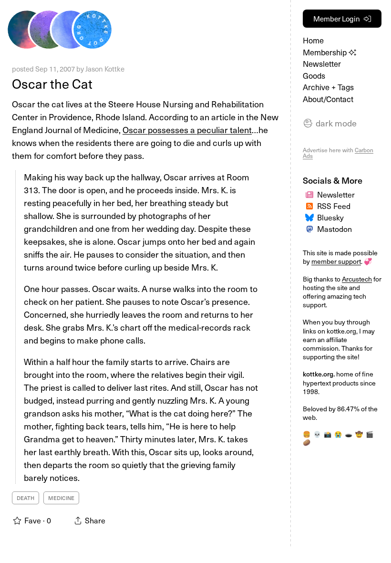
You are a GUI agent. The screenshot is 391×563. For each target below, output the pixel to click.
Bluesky (330, 217)
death (25, 498)
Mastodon (334, 228)
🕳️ (348, 433)
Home (313, 40)
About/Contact (328, 99)
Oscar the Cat (52, 83)
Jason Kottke (104, 68)
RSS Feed (333, 205)
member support (336, 261)
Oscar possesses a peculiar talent (187, 129)
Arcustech (357, 279)
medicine (61, 498)
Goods (314, 76)
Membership (326, 52)
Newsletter (322, 64)
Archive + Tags (328, 87)
